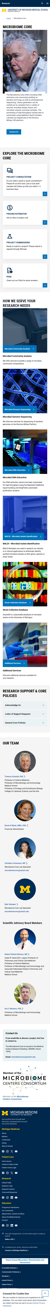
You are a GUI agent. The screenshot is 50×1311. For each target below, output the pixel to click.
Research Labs (7, 1186)
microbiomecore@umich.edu (17, 870)
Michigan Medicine (11, 1129)
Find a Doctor (7, 1161)
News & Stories (7, 1146)
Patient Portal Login (9, 1168)
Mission (4, 1136)
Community (6, 1140)
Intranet (5, 1220)
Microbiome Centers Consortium (15, 1097)
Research (6, 1178)
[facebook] (3, 1151)
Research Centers (8, 1189)
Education (6, 1203)
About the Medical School (11, 1217)
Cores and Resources (9, 1192)
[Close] (45, 1293)
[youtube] (16, 1151)
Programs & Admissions (10, 1207)
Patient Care (8, 1157)
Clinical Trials (6, 1183)
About (4, 1133)
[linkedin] (12, 1197)
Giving (4, 1143)
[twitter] (12, 1151)
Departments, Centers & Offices (13, 1214)
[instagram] (7, 1151)
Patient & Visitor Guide (10, 1164)
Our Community (7, 1210)
